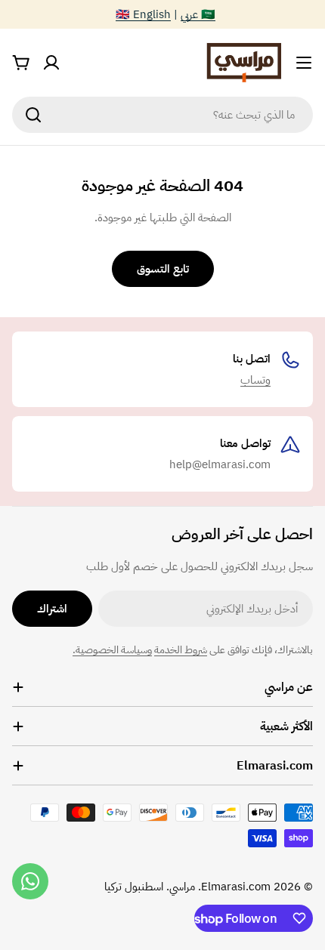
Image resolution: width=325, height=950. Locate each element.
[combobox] (162, 115)
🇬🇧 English (143, 14)
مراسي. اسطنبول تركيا (149, 886)
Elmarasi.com (236, 886)
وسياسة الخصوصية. (112, 650)
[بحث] (33, 115)
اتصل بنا (252, 358)
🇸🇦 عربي (198, 14)
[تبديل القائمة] (304, 63)
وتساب (255, 380)
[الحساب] (51, 63)
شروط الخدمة (180, 650)
